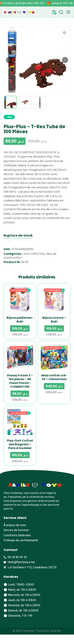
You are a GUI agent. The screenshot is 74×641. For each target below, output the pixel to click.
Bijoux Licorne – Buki (54, 319)
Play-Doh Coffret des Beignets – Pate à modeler (20, 444)
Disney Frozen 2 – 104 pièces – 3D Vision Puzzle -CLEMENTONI (20, 381)
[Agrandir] (64, 32)
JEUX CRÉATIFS (33, 254)
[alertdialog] (37, 3)
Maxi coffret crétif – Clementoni (54, 377)
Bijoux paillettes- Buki (20, 319)
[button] (68, 12)
